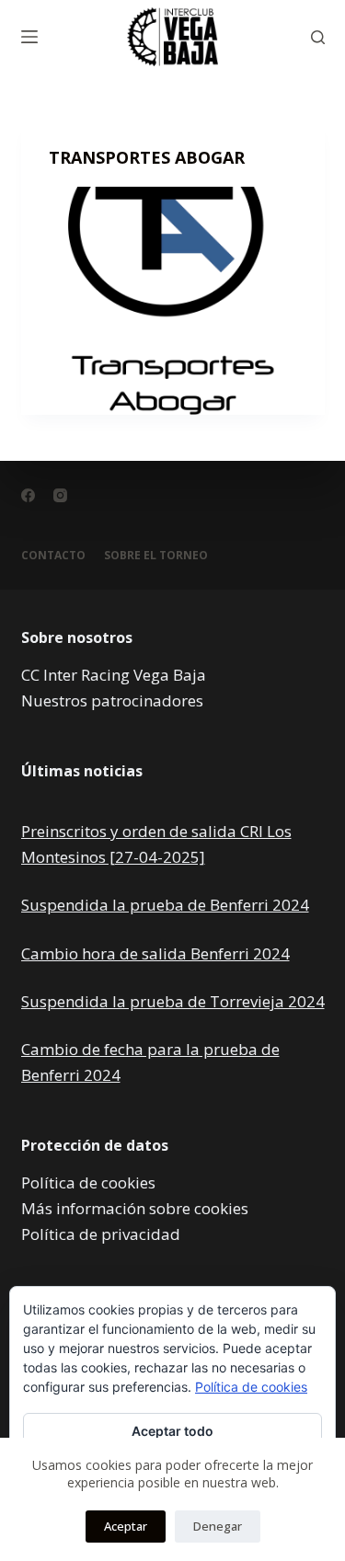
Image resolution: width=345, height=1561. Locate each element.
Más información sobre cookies (134, 1208)
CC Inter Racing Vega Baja (113, 674)
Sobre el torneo (156, 555)
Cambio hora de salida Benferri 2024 (155, 953)
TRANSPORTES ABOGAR (147, 157)
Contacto (53, 555)
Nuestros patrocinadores (112, 700)
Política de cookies (88, 1182)
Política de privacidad (100, 1234)
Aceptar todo (172, 1431)
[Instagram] (60, 495)
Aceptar (125, 1526)
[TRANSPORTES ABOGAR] (173, 301)
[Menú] (29, 37)
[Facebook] (28, 495)
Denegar (217, 1526)
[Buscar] (318, 37)
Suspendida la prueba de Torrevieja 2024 (173, 1001)
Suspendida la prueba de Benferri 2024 (165, 904)
